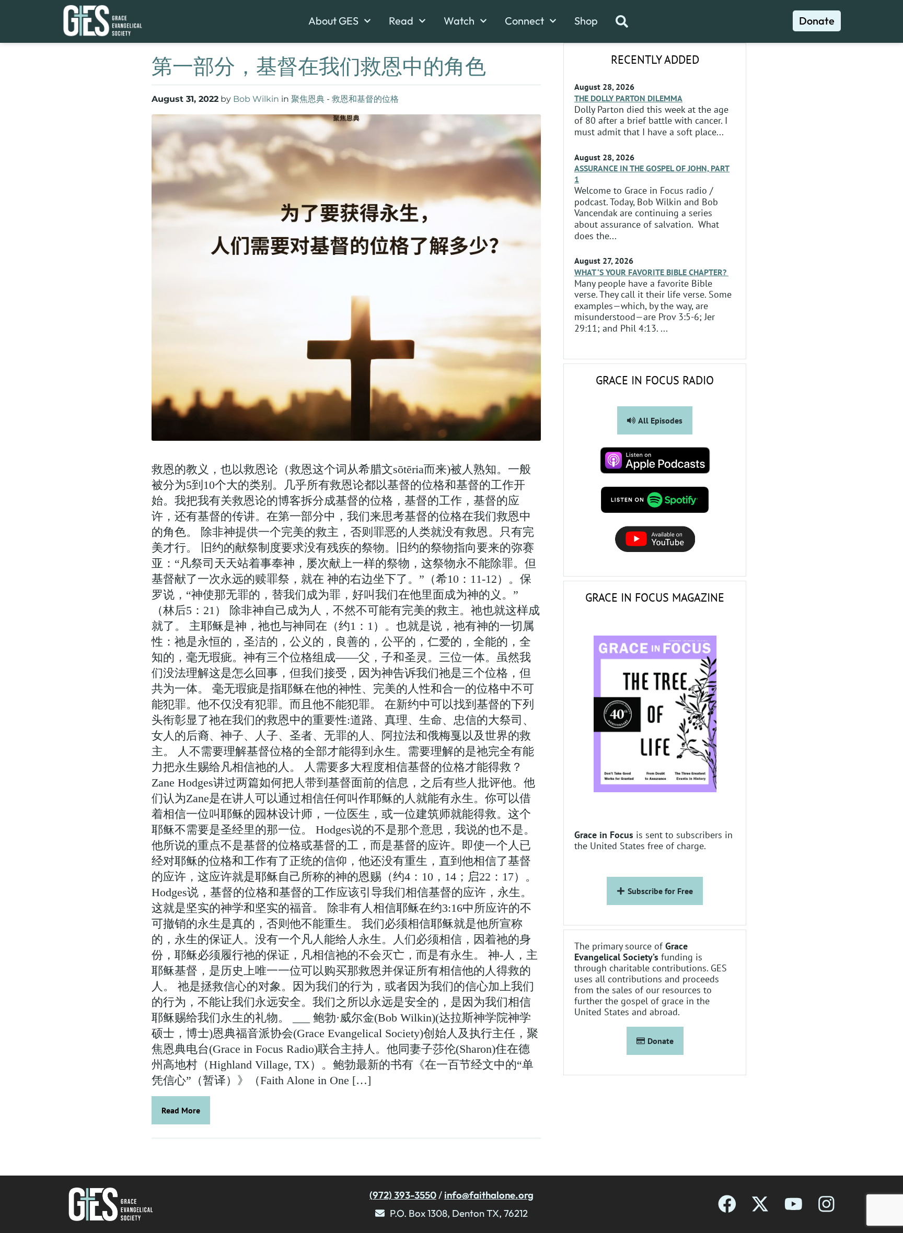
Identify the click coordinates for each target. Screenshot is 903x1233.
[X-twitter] (760, 1204)
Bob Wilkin (256, 99)
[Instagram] (826, 1204)
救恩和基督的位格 (365, 99)
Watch (459, 21)
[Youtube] (793, 1204)
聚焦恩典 (308, 99)
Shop (586, 21)
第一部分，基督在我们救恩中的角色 (319, 65)
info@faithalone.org (489, 1195)
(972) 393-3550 (402, 1195)
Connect (524, 21)
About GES (333, 21)
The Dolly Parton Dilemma (628, 98)
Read (401, 21)
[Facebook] (727, 1204)
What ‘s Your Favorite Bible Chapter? (651, 272)
